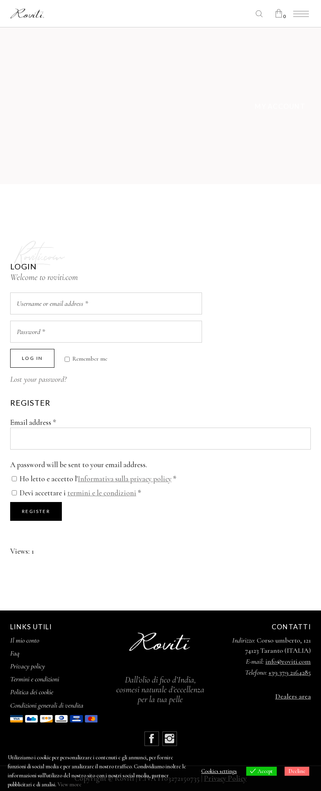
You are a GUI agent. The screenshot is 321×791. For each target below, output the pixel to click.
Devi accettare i (79, 492)
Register (36, 511)
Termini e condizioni (34, 679)
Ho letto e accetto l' (97, 478)
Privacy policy (27, 666)
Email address (33, 422)
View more (69, 784)
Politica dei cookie (31, 692)
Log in (32, 358)
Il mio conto (24, 640)
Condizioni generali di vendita (46, 705)
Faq (15, 653)
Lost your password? (38, 379)
